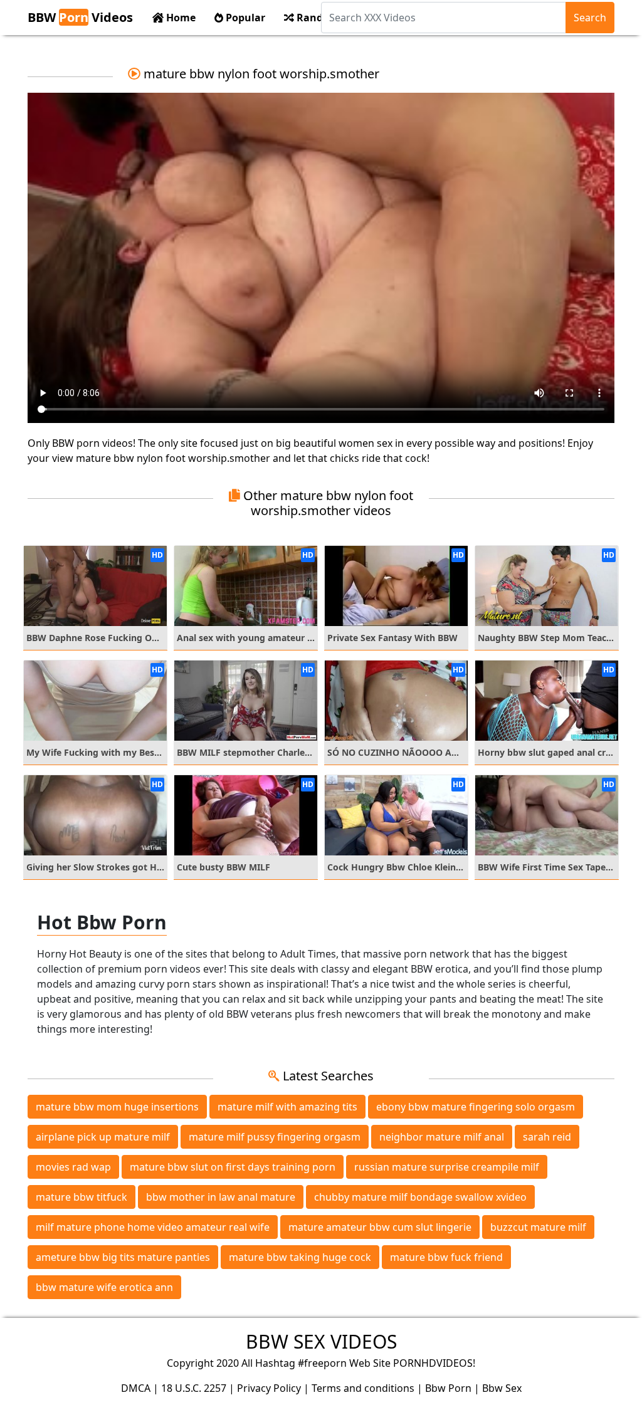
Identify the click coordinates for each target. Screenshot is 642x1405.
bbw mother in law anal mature (220, 1197)
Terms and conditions (363, 1388)
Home (180, 17)
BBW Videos (80, 17)
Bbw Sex (502, 1388)
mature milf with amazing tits (287, 1107)
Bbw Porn (448, 1388)
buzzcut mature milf (538, 1227)
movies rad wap (73, 1167)
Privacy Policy (269, 1388)
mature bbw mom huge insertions (117, 1107)
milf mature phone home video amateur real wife (153, 1227)
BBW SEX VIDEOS (321, 1341)
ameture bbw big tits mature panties (123, 1257)
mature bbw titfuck (81, 1197)
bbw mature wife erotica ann (104, 1287)
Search (590, 17)
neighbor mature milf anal (441, 1137)
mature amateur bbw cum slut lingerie (379, 1227)
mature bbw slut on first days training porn (232, 1167)
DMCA (135, 1388)
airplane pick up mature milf (103, 1137)
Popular (244, 17)
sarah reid (547, 1137)
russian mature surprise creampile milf (446, 1167)
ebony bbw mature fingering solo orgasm (475, 1107)
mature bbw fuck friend (446, 1257)
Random (316, 17)
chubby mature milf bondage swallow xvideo (420, 1197)
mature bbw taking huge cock (300, 1257)
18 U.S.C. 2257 (193, 1388)
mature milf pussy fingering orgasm (274, 1137)
